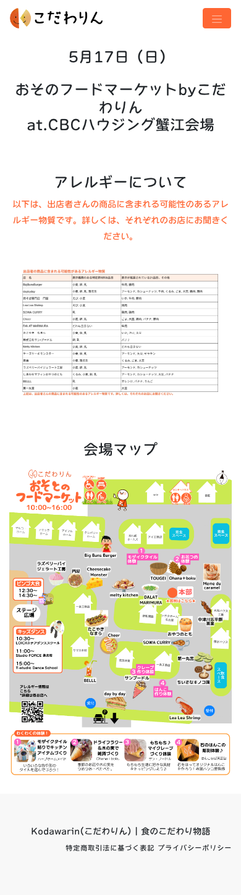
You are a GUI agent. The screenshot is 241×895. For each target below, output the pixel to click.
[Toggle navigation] (217, 18)
